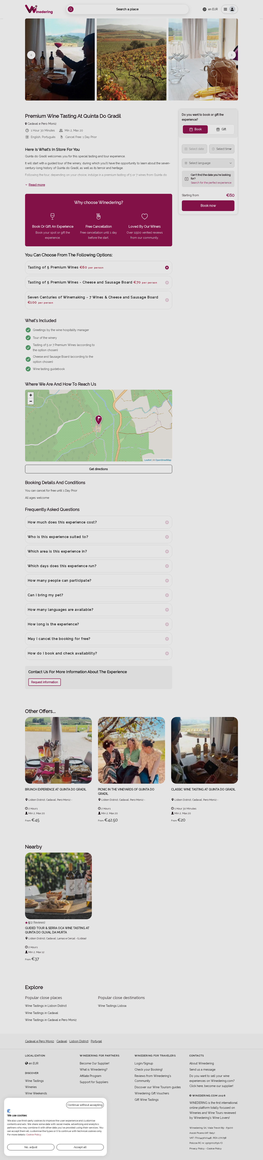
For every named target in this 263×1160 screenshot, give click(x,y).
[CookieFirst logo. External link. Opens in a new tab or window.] (8, 1111)
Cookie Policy (33, 1134)
